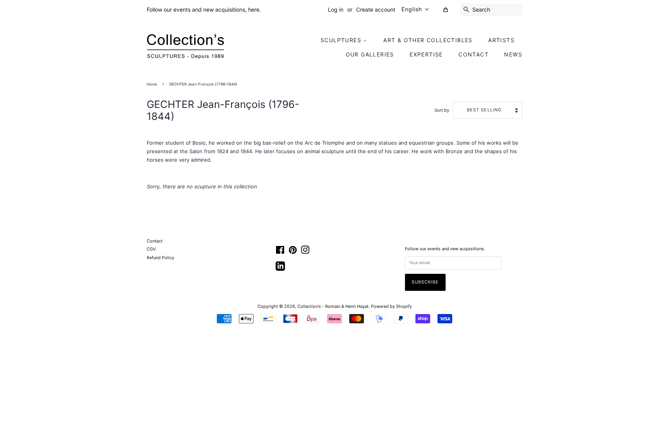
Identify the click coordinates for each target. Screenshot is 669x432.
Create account (375, 9)
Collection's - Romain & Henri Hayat (333, 306)
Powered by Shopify (391, 306)
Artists (501, 40)
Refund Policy (160, 257)
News (513, 54)
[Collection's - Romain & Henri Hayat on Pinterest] (292, 251)
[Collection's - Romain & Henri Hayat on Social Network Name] (280, 269)
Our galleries (370, 54)
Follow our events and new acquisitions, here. (204, 9)
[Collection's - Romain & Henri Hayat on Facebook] (280, 251)
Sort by (441, 110)
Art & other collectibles (428, 40)
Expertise (426, 54)
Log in (335, 9)
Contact (473, 54)
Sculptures (342, 40)
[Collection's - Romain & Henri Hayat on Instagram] (305, 251)
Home (152, 84)
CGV (151, 249)
